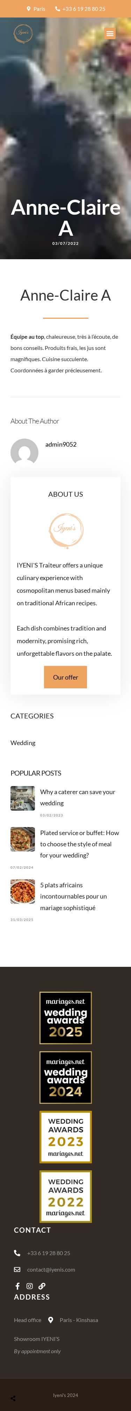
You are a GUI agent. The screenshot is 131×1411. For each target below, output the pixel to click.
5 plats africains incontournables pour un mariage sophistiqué (73, 896)
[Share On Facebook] (17, 1380)
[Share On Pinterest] (38, 1380)
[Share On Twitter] (28, 1380)
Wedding (22, 742)
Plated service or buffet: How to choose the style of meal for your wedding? (79, 844)
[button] (110, 33)
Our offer (65, 677)
